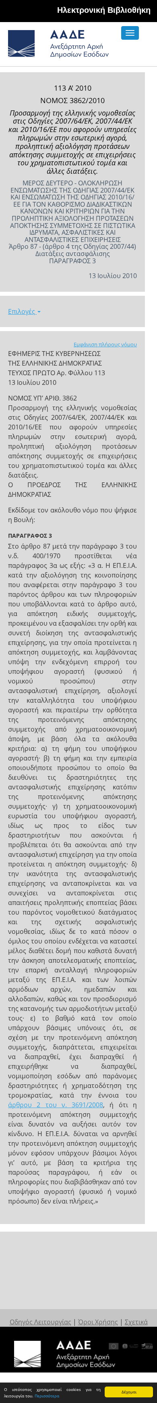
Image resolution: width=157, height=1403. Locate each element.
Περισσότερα (47, 1396)
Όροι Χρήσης (98, 1322)
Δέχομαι (129, 1392)
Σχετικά (136, 1322)
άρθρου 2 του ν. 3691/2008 (55, 1104)
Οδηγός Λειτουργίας (40, 1322)
